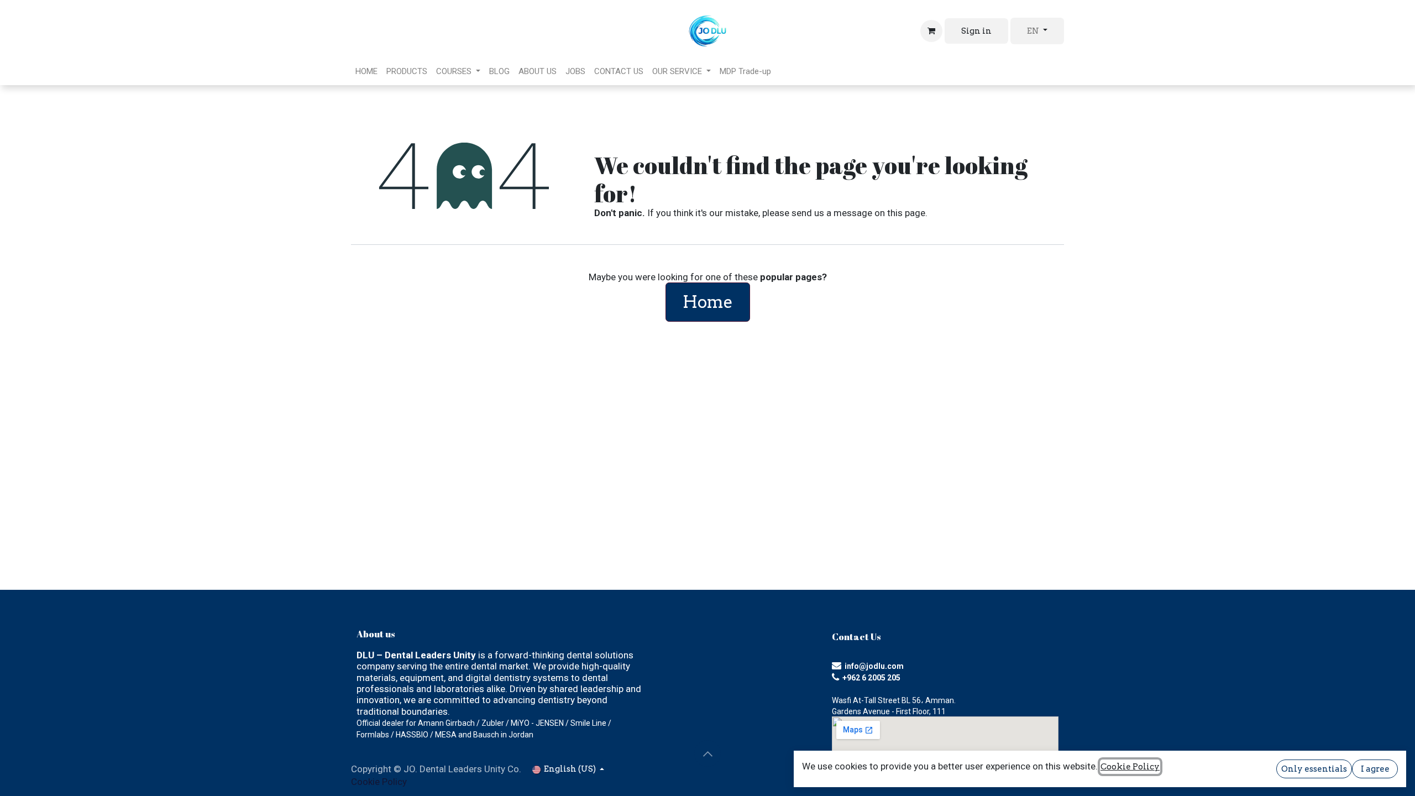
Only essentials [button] (1314, 769)
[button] (707, 753)
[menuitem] (366, 71)
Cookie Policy (379, 781)
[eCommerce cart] (931, 31)
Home (708, 302)
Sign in (976, 31)
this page (906, 212)
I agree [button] (1375, 769)
